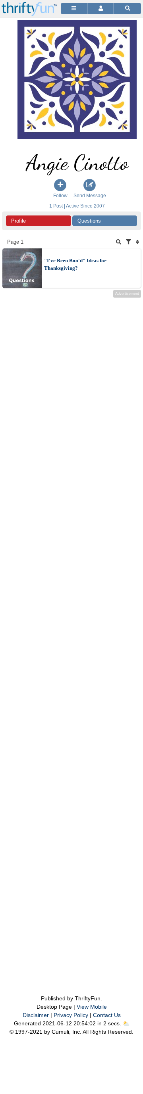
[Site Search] (127, 8)
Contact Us (107, 1015)
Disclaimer (36, 1015)
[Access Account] (100, 8)
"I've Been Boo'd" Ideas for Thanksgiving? (75, 264)
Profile (18, 221)
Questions (89, 221)
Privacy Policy (71, 1015)
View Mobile (92, 1007)
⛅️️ (126, 1023)
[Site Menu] (74, 8)
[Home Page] (29, 4)
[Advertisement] (71, 630)
